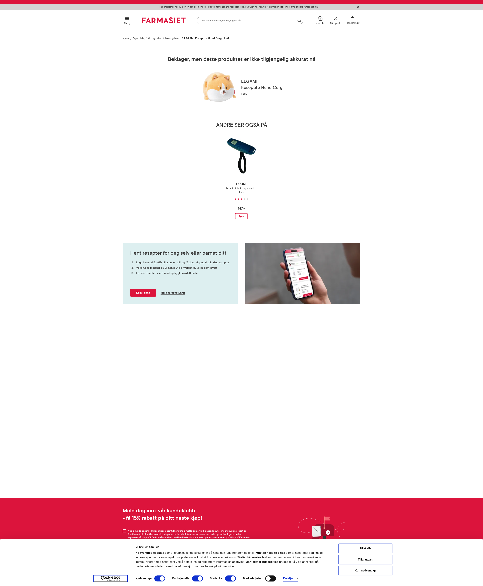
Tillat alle (365, 548)
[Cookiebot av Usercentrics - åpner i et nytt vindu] (110, 578)
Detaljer (288, 578)
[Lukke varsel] (358, 7)
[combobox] (250, 20)
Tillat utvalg (365, 559)
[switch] (197, 578)
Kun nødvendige (365, 570)
